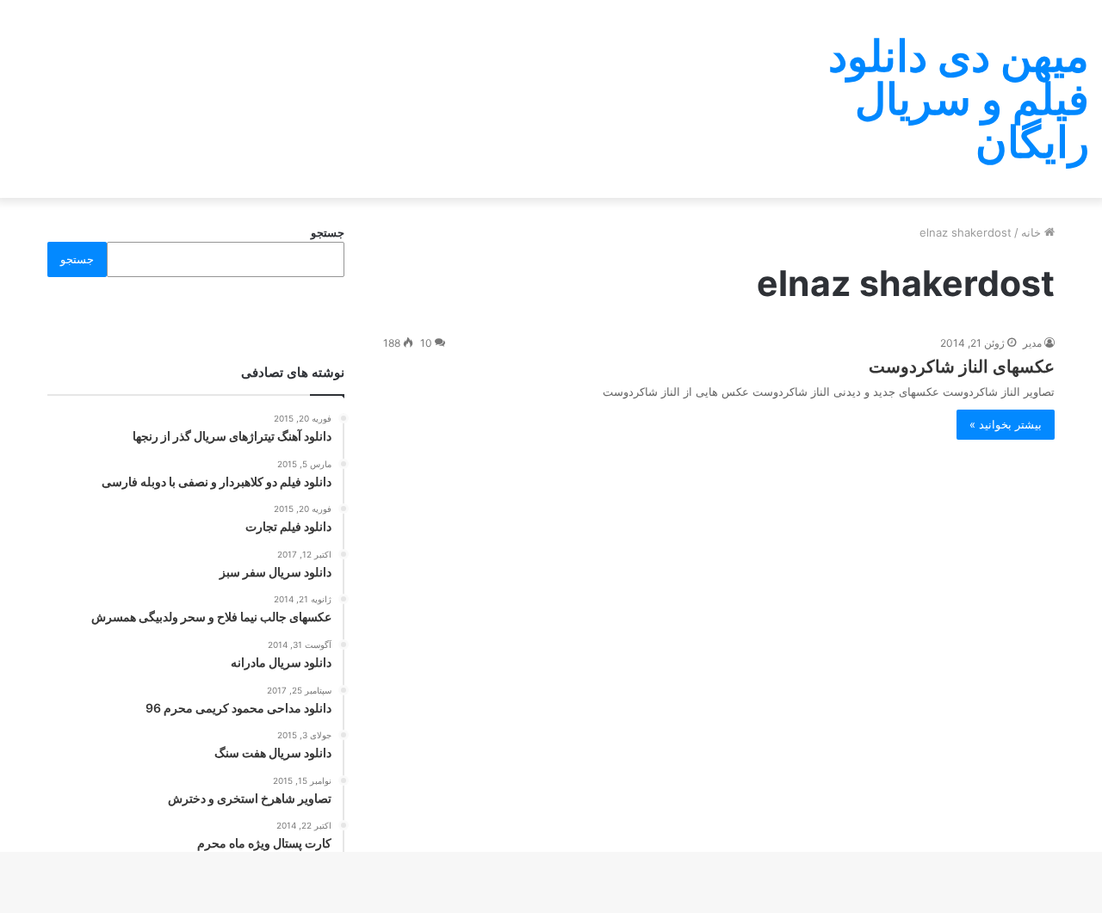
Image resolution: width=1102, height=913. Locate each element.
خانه (1032, 232)
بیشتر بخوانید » (1005, 424)
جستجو (327, 232)
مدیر (1032, 342)
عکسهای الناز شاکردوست (962, 366)
